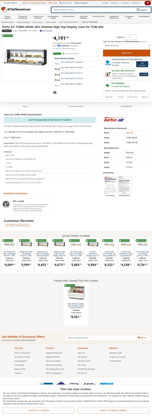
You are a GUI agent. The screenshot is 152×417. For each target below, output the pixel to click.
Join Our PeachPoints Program (35, 3)
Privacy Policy (26, 404)
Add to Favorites (47, 31)
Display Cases (37, 22)
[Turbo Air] (115, 119)
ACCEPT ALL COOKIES (38, 411)
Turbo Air (7, 31)
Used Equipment (144, 16)
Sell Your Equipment (54, 373)
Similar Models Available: (64, 58)
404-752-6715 (66, 3)
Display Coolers (50, 22)
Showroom (125, 3)
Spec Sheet (109, 97)
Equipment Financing (54, 353)
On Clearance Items (129, 17)
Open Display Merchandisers (69, 22)
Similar (126, 106)
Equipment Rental (53, 357)
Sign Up (143, 338)
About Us (81, 353)
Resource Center (84, 361)
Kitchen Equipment (7, 17)
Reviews (75, 106)
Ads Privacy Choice (11, 399)
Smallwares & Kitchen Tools (114, 17)
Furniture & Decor (99, 16)
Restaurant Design (53, 361)
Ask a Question (133, 97)
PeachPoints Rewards (86, 369)
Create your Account (117, 357)
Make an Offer (20, 369)
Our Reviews (82, 357)
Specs (25, 106)
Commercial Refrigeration (22, 17)
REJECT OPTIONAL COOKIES (113, 411)
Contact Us (135, 3)
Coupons (17, 373)
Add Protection (142, 64)
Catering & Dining (68, 16)
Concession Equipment (84, 17)
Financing (53, 3)
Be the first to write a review (17, 225)
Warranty (121, 97)
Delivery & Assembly (54, 365)
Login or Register (11, 3)
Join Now (143, 74)
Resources (114, 3)
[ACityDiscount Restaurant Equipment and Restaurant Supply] (16, 9)
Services (105, 3)
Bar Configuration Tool (55, 369)
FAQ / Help (82, 365)
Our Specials (19, 365)
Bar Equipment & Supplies (53, 17)
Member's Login (115, 353)
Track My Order (115, 361)
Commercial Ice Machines (38, 17)
